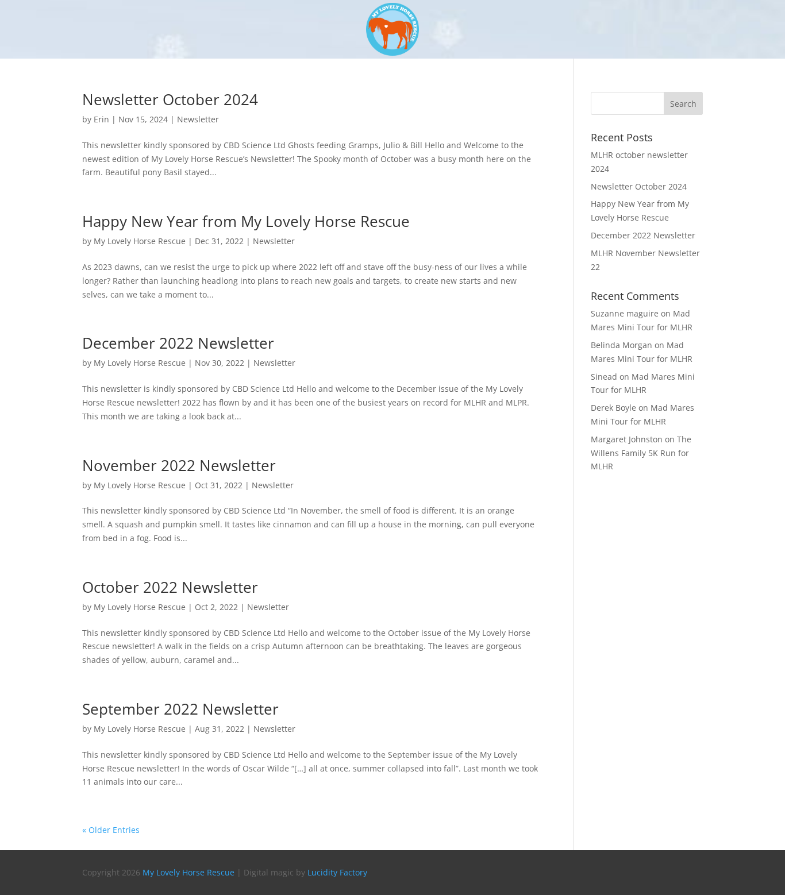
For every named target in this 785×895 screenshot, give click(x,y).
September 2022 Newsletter (180, 709)
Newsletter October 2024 (170, 99)
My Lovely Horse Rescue (140, 241)
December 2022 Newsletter (178, 343)
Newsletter (198, 119)
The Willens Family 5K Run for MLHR (641, 453)
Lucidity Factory (337, 872)
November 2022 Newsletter (179, 465)
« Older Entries (111, 829)
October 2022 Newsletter (170, 587)
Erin (101, 119)
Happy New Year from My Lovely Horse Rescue (246, 221)
